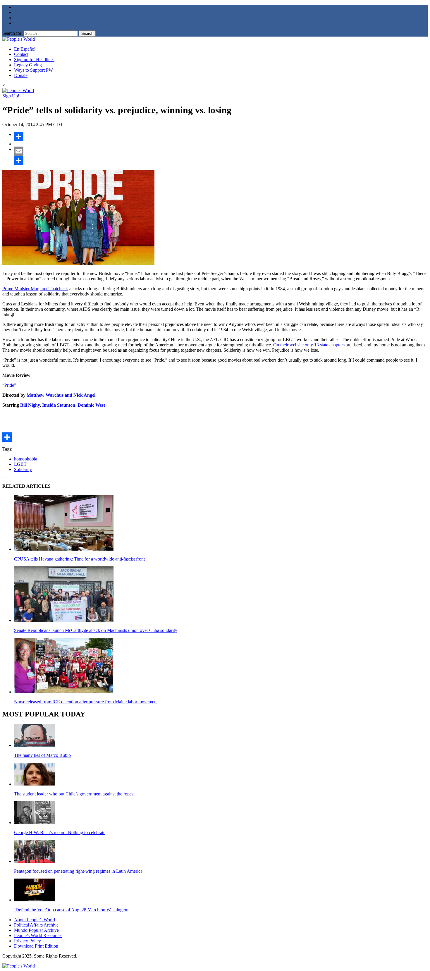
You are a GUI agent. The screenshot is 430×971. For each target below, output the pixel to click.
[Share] (221, 136)
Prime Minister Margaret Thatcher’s (35, 288)
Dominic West (91, 405)
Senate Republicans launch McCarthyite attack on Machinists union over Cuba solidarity (95, 630)
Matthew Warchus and (49, 395)
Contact (21, 54)
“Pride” (9, 385)
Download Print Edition (36, 945)
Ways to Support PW (33, 70)
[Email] (221, 151)
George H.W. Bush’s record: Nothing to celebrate (59, 832)
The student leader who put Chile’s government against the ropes (73, 793)
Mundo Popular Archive (36, 930)
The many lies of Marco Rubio (42, 755)
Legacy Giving (28, 64)
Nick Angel (84, 395)
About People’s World (34, 919)
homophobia (25, 458)
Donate (20, 75)
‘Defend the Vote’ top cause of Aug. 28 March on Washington (71, 909)
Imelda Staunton (58, 405)
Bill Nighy (30, 405)
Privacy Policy (27, 940)
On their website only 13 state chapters (309, 344)
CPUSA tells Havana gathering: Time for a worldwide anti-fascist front (79, 558)
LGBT (20, 464)
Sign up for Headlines (34, 59)
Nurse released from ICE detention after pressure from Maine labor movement (86, 701)
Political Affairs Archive (36, 924)
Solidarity (23, 469)
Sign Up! (10, 95)
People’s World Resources (38, 935)
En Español (24, 49)
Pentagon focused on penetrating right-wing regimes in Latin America (78, 871)
